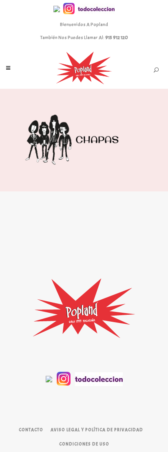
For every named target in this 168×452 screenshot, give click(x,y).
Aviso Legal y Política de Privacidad (97, 429)
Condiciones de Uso (84, 444)
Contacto (31, 429)
